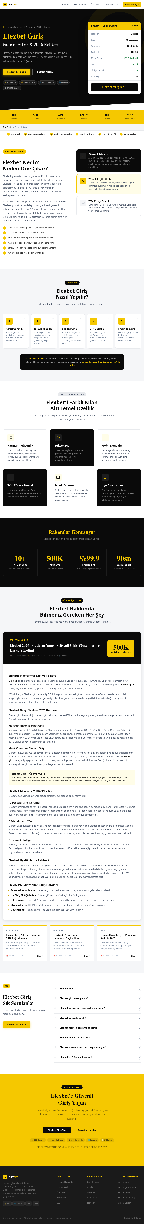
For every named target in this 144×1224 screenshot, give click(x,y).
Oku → (40, 956)
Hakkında (65, 4)
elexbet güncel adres (127, 1187)
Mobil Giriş (92, 1197)
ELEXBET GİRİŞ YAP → (114, 87)
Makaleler (108, 4)
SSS (119, 4)
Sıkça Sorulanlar (87, 1130)
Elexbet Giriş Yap (16, 71)
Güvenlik (91, 1192)
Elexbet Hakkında (65, 1182)
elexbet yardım (125, 1202)
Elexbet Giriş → (132, 4)
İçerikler (91, 1202)
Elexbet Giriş (63, 1187)
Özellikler (95, 4)
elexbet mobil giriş (126, 1197)
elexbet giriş (123, 1182)
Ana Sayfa (7, 127)
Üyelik (90, 1187)
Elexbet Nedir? (45, 71)
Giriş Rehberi (80, 4)
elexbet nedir (124, 1192)
